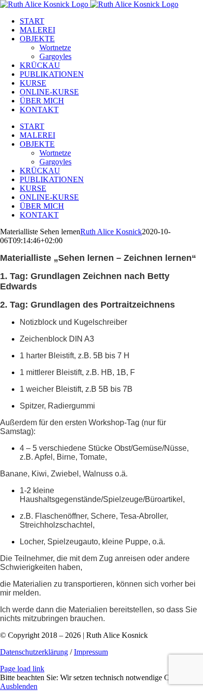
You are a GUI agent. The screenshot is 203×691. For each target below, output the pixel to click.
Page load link (22, 668)
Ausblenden (18, 686)
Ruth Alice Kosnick (111, 231)
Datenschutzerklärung (34, 652)
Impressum (91, 652)
